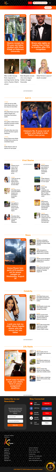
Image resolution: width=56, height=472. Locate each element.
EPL (50, 16)
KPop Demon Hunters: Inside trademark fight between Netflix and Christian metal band (45, 205)
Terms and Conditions (9, 435)
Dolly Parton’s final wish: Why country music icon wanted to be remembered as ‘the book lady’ (46, 218)
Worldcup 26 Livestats (41, 3)
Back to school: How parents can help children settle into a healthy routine (43, 370)
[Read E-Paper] (50, 466)
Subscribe (15, 425)
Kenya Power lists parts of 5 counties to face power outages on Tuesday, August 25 (43, 269)
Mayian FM (6, 457)
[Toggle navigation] (50, 3)
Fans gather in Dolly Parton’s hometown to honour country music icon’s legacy (11, 123)
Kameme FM (7, 454)
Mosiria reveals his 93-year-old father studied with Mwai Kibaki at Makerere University (15, 47)
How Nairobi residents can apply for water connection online (43, 362)
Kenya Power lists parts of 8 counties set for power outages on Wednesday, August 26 (15, 273)
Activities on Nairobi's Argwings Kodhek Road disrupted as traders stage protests (43, 242)
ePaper (30, 3)
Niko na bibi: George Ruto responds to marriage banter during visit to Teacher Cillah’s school (11, 80)
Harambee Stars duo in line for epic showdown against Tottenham (11, 131)
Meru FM (6, 455)
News (23, 240)
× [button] (54, 462)
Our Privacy (6, 437)
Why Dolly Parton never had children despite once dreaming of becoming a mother (16, 193)
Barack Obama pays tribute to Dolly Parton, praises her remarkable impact (11, 140)
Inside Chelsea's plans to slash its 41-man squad (45, 180)
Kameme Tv (7, 452)
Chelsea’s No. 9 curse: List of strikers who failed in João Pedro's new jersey (36, 133)
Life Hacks (22, 351)
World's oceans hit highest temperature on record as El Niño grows (43, 260)
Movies (42, 200)
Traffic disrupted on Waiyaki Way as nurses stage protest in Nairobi (43, 251)
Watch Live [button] (48, 7)
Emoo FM (6, 458)
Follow (47, 413)
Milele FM (6, 450)
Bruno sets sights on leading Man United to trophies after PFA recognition (40, 46)
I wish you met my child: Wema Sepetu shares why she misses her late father (10, 105)
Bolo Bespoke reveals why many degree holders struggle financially (43, 307)
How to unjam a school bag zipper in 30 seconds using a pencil (43, 379)
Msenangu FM (7, 460)
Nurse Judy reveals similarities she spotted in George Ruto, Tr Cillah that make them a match (45, 191)
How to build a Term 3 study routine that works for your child (44, 353)
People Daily (7, 449)
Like (47, 408)
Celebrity (23, 16)
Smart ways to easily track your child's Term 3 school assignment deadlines (15, 383)
